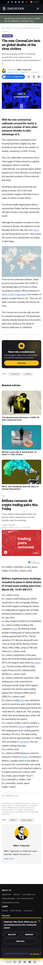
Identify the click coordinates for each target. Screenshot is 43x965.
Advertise (6, 895)
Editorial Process (25, 899)
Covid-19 (28, 374)
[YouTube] (15, 2)
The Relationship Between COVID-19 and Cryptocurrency (20, 418)
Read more (9, 858)
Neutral (20, 941)
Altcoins (8, 28)
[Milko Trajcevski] (4, 71)
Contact (16, 895)
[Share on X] (29, 77)
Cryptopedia (15, 911)
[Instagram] (23, 2)
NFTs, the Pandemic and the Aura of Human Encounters (20, 487)
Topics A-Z (27, 911)
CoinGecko (24, 741)
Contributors (28, 895)
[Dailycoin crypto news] (13, 8)
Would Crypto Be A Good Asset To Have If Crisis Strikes (19, 453)
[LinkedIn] (19, 2)
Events (5, 911)
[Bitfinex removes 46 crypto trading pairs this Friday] (21, 833)
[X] (26, 2)
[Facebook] (12, 2)
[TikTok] (8, 2)
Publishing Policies (10, 903)
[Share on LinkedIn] (39, 77)
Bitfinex (21, 700)
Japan (36, 230)
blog (15, 628)
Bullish (12, 934)
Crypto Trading (26, 820)
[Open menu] (38, 8)
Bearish (29, 934)
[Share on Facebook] (34, 77)
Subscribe (21, 363)
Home (3, 28)
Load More (21, 873)
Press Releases (8, 899)
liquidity (24, 757)
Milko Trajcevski (24, 70)
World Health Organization (14, 294)
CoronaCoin (15, 374)
